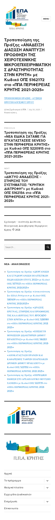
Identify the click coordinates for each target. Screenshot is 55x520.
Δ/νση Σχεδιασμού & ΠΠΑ (15, 109)
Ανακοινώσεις (10, 112)
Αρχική (8, 473)
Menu (46, 19)
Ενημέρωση (10, 501)
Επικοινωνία (11, 508)
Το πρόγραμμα (12, 480)
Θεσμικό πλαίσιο (13, 487)
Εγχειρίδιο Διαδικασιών (17, 494)
